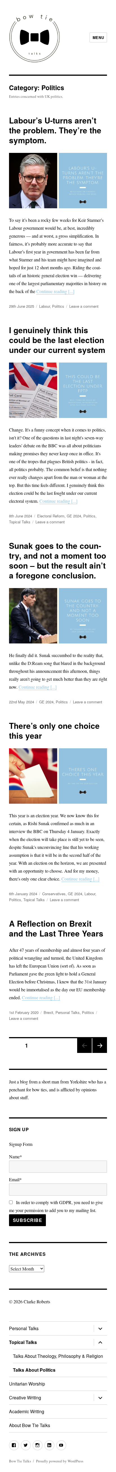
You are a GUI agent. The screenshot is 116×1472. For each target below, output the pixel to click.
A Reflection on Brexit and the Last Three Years (56, 928)
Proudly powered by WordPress (59, 1461)
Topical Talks (19, 521)
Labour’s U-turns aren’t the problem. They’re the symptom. (55, 130)
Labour (44, 306)
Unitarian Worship (27, 1383)
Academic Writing (26, 1411)
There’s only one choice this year (54, 730)
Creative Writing (25, 1397)
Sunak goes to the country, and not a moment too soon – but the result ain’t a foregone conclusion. (57, 560)
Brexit (48, 1012)
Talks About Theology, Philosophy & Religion (58, 1356)
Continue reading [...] (55, 291)
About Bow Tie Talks (29, 1425)
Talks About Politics (34, 1370)
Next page (99, 1052)
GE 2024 (74, 516)
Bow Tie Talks (20, 1461)
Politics (58, 306)
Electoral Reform (50, 516)
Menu (98, 37)
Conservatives (54, 893)
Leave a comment (84, 306)
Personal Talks (67, 1012)
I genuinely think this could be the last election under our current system (57, 339)
